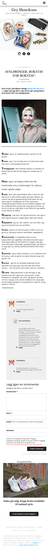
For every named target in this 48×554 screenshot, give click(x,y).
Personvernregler (29, 454)
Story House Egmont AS (29, 545)
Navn (9, 413)
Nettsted (10, 430)
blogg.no (35, 543)
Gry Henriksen (24, 11)
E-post (24, 422)
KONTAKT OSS (18, 530)
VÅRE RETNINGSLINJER (14, 527)
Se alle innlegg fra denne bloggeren (24, 514)
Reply (18, 311)
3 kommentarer (24, 79)
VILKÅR (39, 527)
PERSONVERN (30, 527)
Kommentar (12, 391)
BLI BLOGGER (30, 530)
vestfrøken (20, 302)
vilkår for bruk (38, 454)
